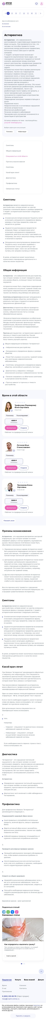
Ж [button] (32, 13)
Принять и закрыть (23, 1016)
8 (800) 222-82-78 (9, 996)
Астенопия (5, 24)
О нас (4, 988)
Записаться (11, 428)
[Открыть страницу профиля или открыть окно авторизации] (42, 4)
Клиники (22, 985)
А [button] (8, 13)
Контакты (23, 988)
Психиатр (9, 131)
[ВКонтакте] (12, 912)
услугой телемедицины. (13, 122)
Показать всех (9, 520)
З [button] (35, 13)
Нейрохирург (22, 131)
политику (37, 1005)
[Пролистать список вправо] (41, 13)
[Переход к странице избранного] (36, 4)
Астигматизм (6, 26)
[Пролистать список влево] (5, 13)
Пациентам (7, 980)
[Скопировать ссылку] (16, 912)
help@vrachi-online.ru (10, 999)
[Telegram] (4, 912)
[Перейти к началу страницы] (41, 971)
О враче (24, 428)
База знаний (29, 980)
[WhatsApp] (8, 912)
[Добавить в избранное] (11, 411)
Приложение (7, 991)
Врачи (4, 985)
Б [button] (12, 13)
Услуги (18, 980)
